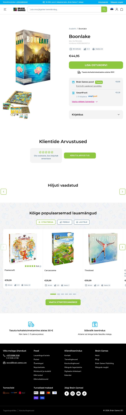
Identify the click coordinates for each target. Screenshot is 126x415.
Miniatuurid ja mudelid (42, 371)
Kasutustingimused (71, 363)
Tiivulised (89, 270)
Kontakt (67, 355)
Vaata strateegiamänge (63, 302)
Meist (97, 355)
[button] (122, 247)
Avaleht (72, 28)
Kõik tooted (38, 375)
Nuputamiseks (39, 367)
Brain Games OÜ (116, 410)
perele (66, 222)
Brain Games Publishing (104, 363)
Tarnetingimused (71, 359)
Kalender (67, 375)
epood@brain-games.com (17, 362)
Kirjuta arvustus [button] (80, 155)
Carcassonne (50, 270)
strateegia (47, 222)
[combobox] (67, 9)
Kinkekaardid (103, 2)
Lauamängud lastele (42, 355)
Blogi (97, 359)
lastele (83, 222)
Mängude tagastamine (73, 367)
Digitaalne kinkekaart (72, 371)
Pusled (36, 359)
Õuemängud (38, 363)
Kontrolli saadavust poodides (89, 86)
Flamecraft (10, 270)
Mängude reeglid (116, 2)
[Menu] (5, 9)
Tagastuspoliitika (9, 410)
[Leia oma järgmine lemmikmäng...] (104, 9)
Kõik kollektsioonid (41, 379)
